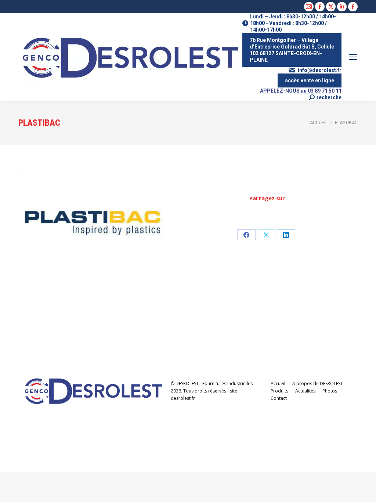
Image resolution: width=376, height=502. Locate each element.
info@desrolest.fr (319, 70)
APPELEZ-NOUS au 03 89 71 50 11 (300, 91)
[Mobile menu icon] (353, 57)
